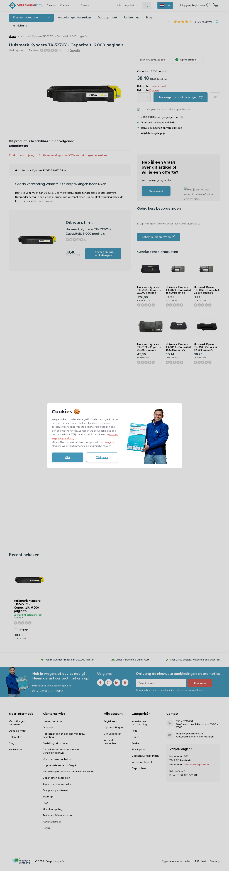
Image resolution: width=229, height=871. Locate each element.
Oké (67, 457)
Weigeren (109, 442)
